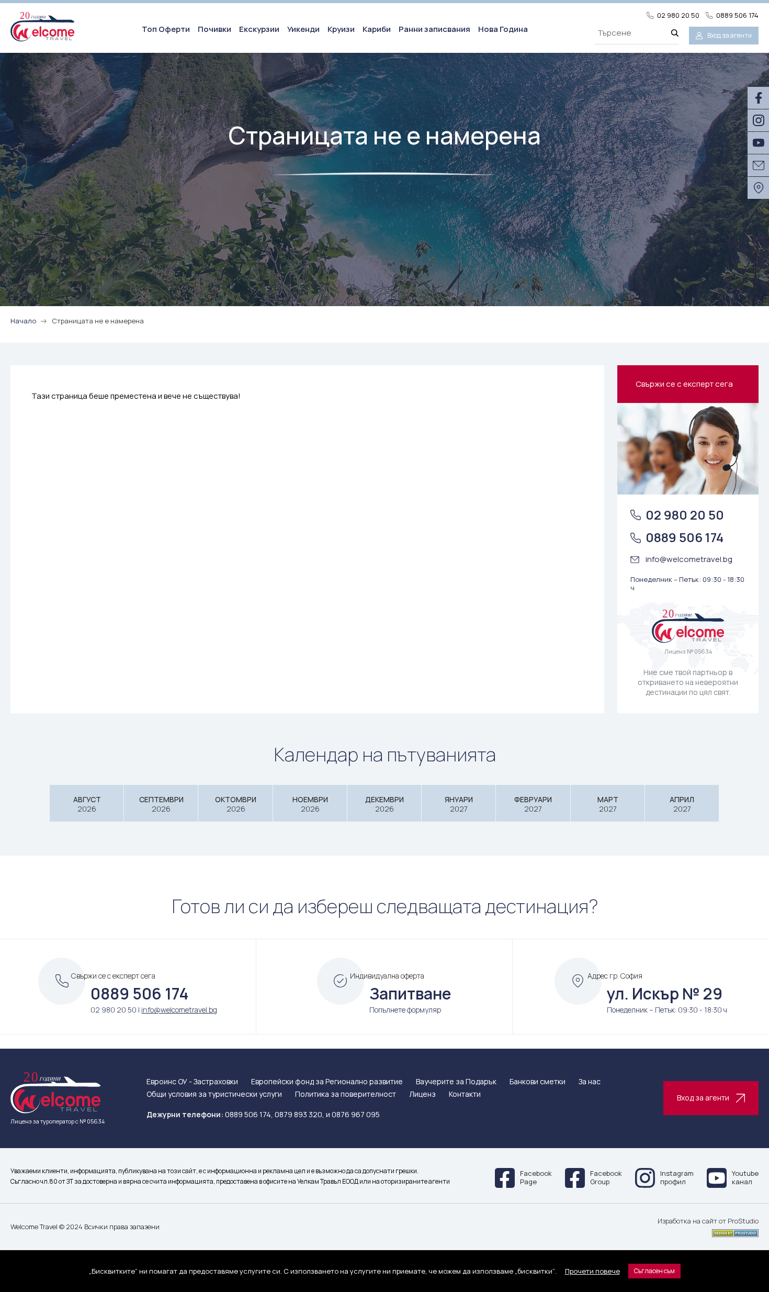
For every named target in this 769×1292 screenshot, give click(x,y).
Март (607, 804)
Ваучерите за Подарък (456, 1081)
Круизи (341, 29)
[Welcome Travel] (42, 26)
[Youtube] (758, 143)
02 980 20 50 (678, 16)
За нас (590, 1081)
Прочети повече (592, 1271)
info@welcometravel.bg (689, 559)
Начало (23, 320)
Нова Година (503, 29)
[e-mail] (758, 165)
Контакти (465, 1094)
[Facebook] (758, 98)
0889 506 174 (737, 16)
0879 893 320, (299, 1114)
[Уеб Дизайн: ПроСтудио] (708, 1231)
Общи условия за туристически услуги (214, 1094)
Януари (459, 804)
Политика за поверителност (345, 1094)
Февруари (533, 804)
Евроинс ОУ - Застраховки (192, 1081)
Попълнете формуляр (405, 1010)
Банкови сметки (538, 1081)
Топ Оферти (166, 29)
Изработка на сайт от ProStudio (708, 1221)
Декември (384, 804)
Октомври (235, 804)
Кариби (377, 29)
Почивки (214, 29)
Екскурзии (259, 29)
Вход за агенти (729, 35)
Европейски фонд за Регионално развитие (327, 1081)
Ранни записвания (434, 29)
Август (87, 804)
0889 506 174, (249, 1114)
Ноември (310, 804)
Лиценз (422, 1094)
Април (682, 804)
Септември (161, 804)
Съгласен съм (654, 1270)
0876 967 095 (356, 1114)
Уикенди (303, 29)
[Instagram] (758, 120)
